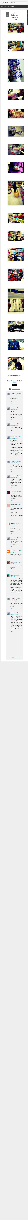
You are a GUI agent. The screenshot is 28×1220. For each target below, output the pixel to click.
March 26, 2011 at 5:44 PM (16, 437)
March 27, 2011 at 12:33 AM (15, 524)
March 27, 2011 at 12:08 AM (16, 505)
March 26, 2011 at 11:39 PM (15, 476)
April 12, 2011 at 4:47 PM (15, 599)
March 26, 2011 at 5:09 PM (15, 424)
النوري (11, 491)
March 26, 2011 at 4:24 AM (15, 394)
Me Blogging (13, 436)
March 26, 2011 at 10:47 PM (15, 462)
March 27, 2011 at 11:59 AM (15, 538)
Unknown (12, 550)
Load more (14, 657)
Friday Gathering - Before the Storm (15, 16)
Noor (11, 562)
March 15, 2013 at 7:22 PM (15, 613)
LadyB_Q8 (12, 523)
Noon (11, 575)
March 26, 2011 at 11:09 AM (15, 408)
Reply (11, 403)
